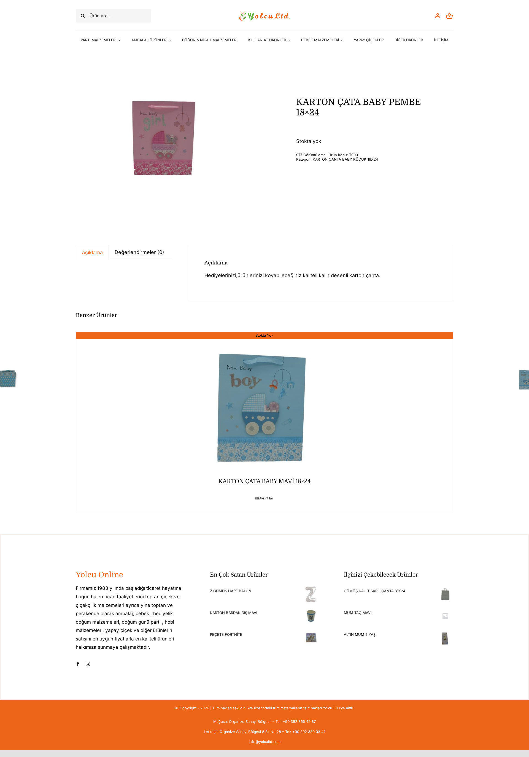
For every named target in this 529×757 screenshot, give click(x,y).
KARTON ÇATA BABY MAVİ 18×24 (264, 481)
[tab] (92, 252)
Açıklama (92, 252)
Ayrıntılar (266, 498)
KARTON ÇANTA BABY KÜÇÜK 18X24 (345, 159)
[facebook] (78, 664)
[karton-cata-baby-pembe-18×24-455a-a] (165, 131)
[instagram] (88, 664)
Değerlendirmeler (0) (139, 252)
